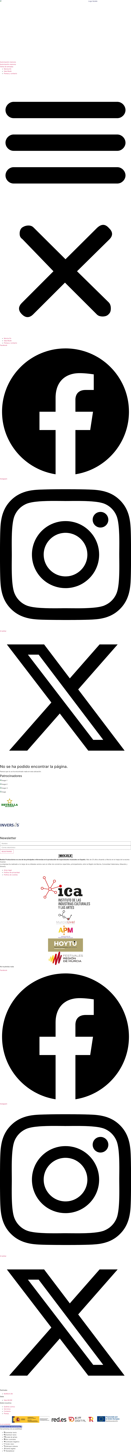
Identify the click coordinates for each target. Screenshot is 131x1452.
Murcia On (7, 69)
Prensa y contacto (10, 73)
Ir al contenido (5, 1424)
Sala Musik (8, 71)
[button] (65, 206)
